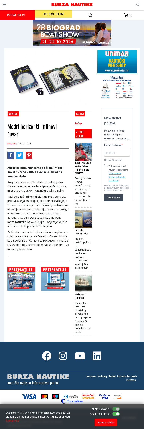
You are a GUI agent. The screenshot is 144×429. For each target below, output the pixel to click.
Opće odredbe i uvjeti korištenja (127, 378)
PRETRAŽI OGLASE (53, 13)
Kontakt (112, 376)
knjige (78, 123)
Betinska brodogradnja (81, 231)
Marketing (102, 376)
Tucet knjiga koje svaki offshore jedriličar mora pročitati (83, 168)
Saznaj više (12, 420)
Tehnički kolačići (100, 409)
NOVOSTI (13, 114)
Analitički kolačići (100, 414)
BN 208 (11, 143)
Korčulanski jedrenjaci (80, 296)
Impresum (91, 376)
